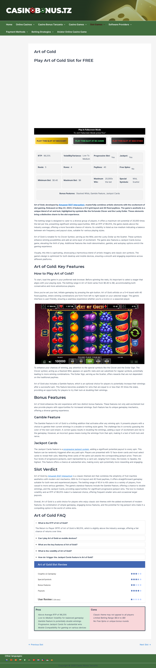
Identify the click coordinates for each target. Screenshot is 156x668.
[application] (33, 24)
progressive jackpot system (76, 449)
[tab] (89, 527)
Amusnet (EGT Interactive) (72, 205)
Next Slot (145, 645)
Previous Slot (36, 645)
